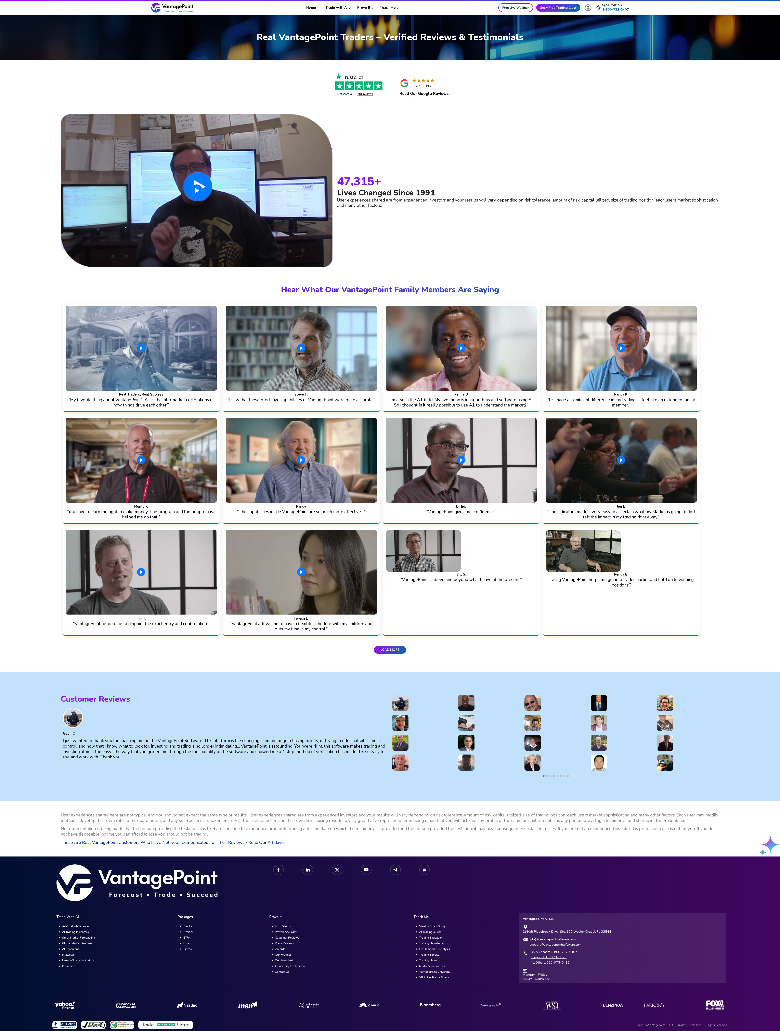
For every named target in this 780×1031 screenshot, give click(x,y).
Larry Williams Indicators (78, 960)
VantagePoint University (434, 972)
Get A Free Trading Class (558, 7)
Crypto (187, 949)
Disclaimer (694, 1025)
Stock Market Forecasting (78, 938)
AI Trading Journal (430, 932)
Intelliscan (68, 955)
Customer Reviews (287, 938)
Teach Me (388, 7)
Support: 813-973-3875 (549, 957)
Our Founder (283, 955)
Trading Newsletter (431, 943)
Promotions (69, 966)
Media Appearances (432, 966)
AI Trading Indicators (75, 932)
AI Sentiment (70, 949)
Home (311, 7)
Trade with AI (337, 7)
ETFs (186, 938)
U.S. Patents (283, 926)
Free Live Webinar (515, 7)
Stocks (187, 926)
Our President (284, 960)
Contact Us (282, 972)
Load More (390, 650)
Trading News (428, 960)
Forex (187, 943)
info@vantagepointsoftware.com (553, 939)
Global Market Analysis (77, 943)
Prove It (363, 7)
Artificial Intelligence (75, 926)
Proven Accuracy (286, 932)
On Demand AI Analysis (434, 949)
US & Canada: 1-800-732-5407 (554, 952)
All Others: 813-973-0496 (550, 962)
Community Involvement (290, 966)
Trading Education (431, 938)
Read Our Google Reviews (424, 93)
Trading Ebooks (429, 955)
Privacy (681, 1025)
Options (188, 932)
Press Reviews (284, 943)
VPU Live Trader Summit (435, 977)
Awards (280, 949)
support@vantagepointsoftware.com (556, 944)
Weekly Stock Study (432, 926)
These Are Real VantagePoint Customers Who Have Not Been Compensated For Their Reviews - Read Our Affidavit (172, 842)
